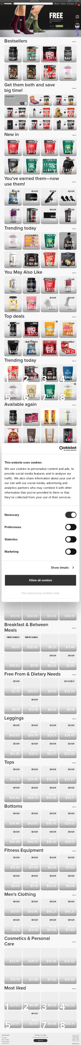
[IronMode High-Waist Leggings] (50, 750)
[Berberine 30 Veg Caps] (13, 260)
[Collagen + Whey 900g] (32, 612)
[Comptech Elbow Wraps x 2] (68, 863)
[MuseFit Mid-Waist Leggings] (68, 731)
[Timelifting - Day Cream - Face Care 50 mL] (32, 957)
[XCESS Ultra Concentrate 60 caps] (68, 54)
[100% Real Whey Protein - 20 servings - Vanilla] (50, 148)
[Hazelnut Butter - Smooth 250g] (13, 72)
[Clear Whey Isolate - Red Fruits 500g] (32, 304)
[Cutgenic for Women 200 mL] (50, 957)
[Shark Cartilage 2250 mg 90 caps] (13, 285)
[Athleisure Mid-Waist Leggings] (50, 731)
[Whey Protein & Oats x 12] (68, 348)
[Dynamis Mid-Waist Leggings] (68, 750)
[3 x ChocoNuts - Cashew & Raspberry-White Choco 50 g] (32, 241)
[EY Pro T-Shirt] (68, 907)
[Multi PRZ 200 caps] (13, 1019)
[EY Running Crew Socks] (50, 926)
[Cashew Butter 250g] (50, 687)
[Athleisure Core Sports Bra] (13, 794)
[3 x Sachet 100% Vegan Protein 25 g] (50, 166)
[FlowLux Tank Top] (50, 775)
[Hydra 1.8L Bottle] (13, 863)
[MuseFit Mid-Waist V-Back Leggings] (13, 750)
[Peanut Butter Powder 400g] (32, 661)
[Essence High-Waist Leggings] (13, 731)
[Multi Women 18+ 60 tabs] (68, 285)
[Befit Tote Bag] (50, 882)
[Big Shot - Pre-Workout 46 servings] (50, 54)
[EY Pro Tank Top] (32, 907)
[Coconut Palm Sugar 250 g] (50, 436)
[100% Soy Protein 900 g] (50, 392)
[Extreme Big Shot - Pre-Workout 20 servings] (50, 348)
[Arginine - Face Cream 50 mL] (32, 975)
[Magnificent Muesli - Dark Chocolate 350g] (50, 643)
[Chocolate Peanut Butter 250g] (32, 54)
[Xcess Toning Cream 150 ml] (68, 975)
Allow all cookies (40, 580)
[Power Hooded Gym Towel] (32, 863)
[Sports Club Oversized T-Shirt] (68, 166)
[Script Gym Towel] (50, 215)
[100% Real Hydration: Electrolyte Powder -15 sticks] (68, 373)
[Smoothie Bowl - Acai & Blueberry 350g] (32, 687)
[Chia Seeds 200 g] (32, 436)
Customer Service (5, 1043)
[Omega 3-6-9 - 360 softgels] (68, 612)
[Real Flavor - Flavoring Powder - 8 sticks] (68, 329)
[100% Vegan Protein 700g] (32, 166)
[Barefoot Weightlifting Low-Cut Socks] (50, 304)
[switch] (70, 527)
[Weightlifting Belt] (32, 197)
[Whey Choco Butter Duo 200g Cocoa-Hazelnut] (50, 72)
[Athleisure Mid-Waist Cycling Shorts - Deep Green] (68, 819)
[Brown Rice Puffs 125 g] (13, 643)
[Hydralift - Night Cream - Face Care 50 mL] (13, 957)
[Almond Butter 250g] (50, 661)
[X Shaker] (68, 215)
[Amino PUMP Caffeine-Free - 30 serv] (13, 329)
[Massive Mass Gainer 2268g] (13, 348)
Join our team (4, 1037)
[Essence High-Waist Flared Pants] (32, 731)
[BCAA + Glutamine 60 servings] (68, 436)
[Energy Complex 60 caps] (32, 417)
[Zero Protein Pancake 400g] (68, 1001)
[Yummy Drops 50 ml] (32, 1001)
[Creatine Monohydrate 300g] (68, 1019)
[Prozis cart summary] (76, 3)
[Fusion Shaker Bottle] (68, 882)
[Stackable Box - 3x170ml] (13, 882)
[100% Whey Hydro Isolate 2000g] (13, 54)
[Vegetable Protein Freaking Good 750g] (13, 373)
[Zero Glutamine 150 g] (32, 260)
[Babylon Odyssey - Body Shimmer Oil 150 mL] (50, 975)
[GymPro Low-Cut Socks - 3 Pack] (68, 197)
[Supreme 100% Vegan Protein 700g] (68, 148)
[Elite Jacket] (32, 794)
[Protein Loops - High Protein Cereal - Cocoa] (68, 705)
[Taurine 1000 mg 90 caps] (50, 612)
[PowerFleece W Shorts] (68, 838)
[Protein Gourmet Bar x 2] (50, 417)
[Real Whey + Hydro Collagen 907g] (50, 285)
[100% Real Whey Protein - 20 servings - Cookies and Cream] (13, 148)
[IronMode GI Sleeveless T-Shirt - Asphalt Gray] (68, 241)
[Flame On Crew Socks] (13, 926)
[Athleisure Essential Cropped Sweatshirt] (68, 794)
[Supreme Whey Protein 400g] (13, 166)
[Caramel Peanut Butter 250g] (13, 687)
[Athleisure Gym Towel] (32, 882)
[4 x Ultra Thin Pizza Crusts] (13, 436)
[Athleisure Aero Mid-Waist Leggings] (32, 750)
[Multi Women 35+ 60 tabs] (13, 215)
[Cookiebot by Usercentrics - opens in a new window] (59, 448)
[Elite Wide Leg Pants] (32, 838)
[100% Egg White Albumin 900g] (13, 304)
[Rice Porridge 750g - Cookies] (13, 705)
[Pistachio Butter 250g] (32, 72)
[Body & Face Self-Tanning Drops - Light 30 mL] (13, 975)
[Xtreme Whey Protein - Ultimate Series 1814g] (32, 285)
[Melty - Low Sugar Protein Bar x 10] (13, 197)
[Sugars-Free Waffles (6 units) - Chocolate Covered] (50, 705)
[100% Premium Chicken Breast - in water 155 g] (68, 260)
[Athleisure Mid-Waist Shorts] (13, 838)
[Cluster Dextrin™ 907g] (68, 392)
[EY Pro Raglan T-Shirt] (50, 907)
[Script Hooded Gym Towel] (68, 926)
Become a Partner (5, 1039)
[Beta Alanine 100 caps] (13, 417)
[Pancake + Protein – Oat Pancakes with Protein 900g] (13, 1001)
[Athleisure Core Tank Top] (68, 775)
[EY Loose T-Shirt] (32, 775)
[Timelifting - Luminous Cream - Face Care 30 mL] (68, 957)
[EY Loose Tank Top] (13, 775)
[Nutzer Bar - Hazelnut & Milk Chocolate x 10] (32, 705)
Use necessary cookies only (40, 593)
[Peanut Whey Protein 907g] (50, 260)
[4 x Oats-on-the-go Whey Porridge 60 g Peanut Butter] (68, 643)
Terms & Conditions (5, 1041)
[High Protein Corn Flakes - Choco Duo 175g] (32, 392)
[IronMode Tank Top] (32, 926)
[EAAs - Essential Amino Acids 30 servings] (32, 215)
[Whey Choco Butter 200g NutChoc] (50, 1019)
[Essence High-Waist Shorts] (13, 819)
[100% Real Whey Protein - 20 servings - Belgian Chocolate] (32, 148)
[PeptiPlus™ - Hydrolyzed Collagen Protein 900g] (68, 72)
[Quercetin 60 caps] (68, 417)
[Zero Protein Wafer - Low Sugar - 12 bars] (32, 373)
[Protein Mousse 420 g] (13, 661)
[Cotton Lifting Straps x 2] (50, 197)
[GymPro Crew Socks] (68, 304)
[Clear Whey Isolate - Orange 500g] (50, 329)
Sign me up (40, 1040)
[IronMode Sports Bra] (50, 794)
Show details (60, 567)
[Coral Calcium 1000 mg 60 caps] (13, 612)
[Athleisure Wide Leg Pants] (50, 838)
